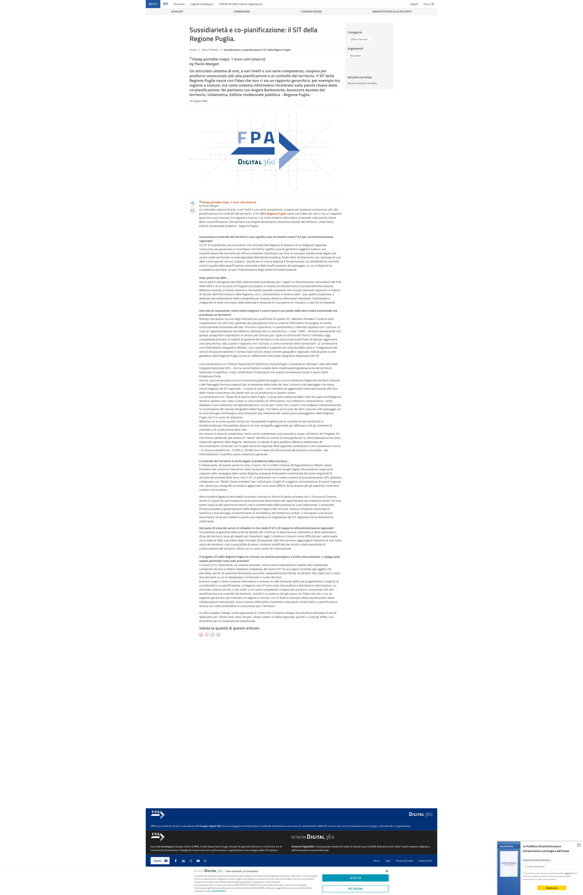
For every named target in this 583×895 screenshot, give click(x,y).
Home (192, 49)
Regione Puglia (202, 80)
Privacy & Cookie (405, 860)
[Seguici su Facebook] (175, 861)
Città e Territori (210, 49)
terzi (567, 873)
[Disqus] (291, 683)
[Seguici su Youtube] (198, 861)
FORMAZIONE (242, 11)
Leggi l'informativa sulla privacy (537, 859)
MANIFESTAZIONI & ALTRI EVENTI (392, 11)
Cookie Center (425, 860)
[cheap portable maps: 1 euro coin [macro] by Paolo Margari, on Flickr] (227, 59)
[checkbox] (524, 873)
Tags (388, 860)
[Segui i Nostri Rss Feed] (205, 861)
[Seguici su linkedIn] (183, 861)
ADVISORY (177, 11)
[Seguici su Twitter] (191, 861)
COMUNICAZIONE (311, 11)
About (376, 860)
